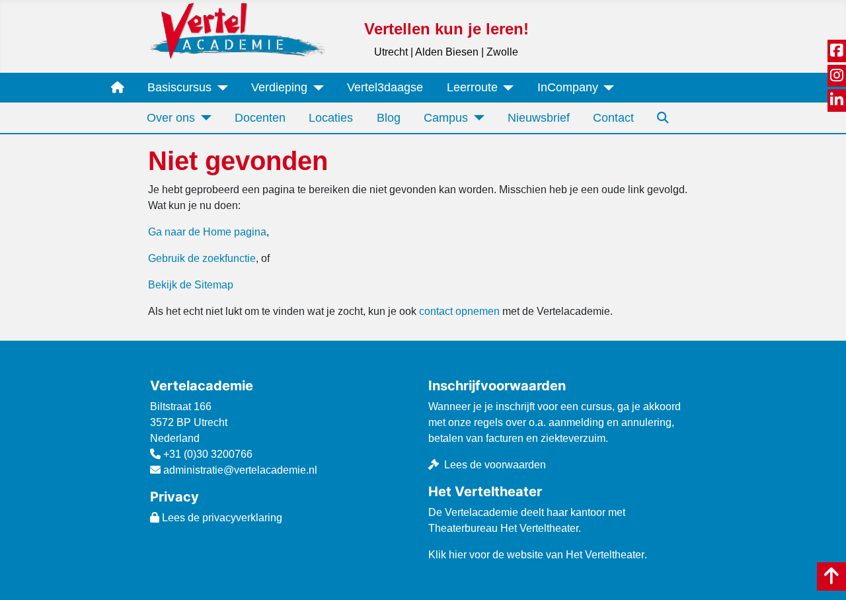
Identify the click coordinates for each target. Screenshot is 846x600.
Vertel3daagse (385, 87)
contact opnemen (459, 311)
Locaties (331, 117)
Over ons (171, 117)
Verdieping (279, 87)
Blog (389, 117)
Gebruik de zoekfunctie (202, 258)
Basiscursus (179, 87)
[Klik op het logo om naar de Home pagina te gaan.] (237, 30)
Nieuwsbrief (539, 117)
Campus (446, 117)
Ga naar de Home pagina (207, 231)
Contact (613, 117)
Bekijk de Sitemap (190, 284)
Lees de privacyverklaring (220, 517)
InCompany (567, 87)
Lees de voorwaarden (495, 464)
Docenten (260, 117)
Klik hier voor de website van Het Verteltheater (536, 554)
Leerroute (472, 87)
